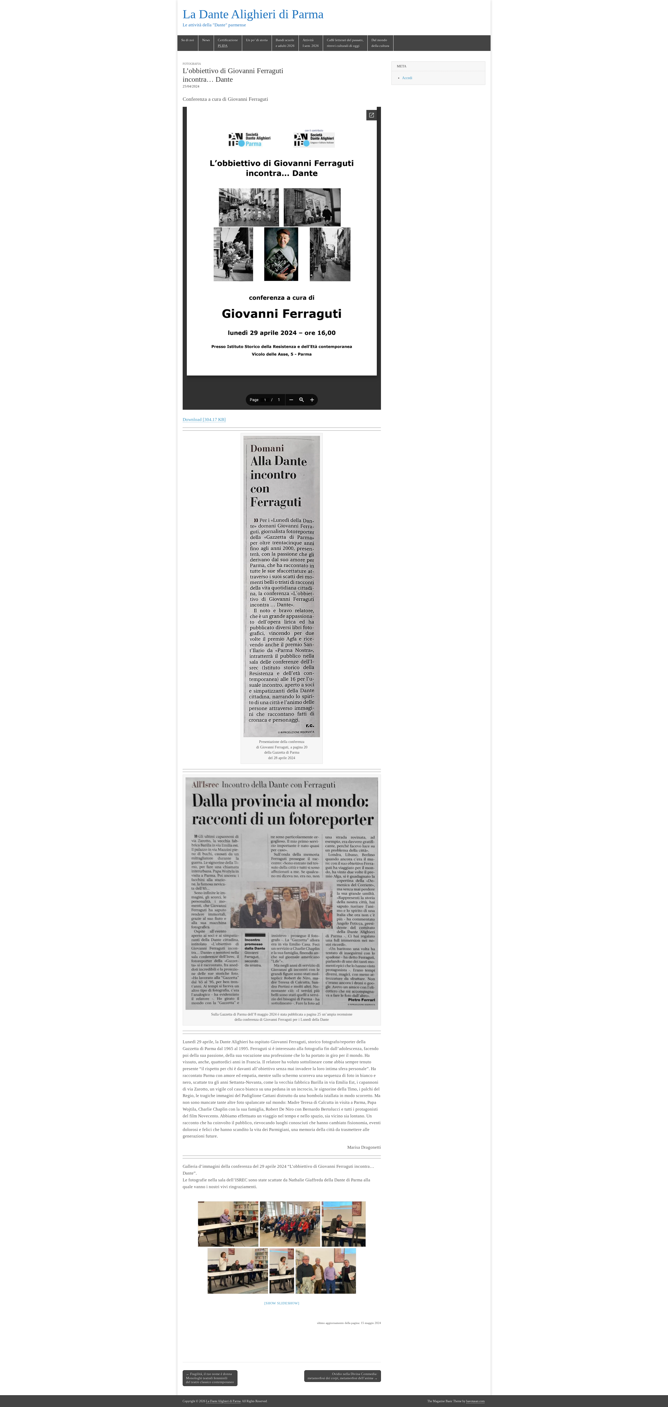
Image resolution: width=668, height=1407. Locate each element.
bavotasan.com (475, 1401)
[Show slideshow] (281, 1303)
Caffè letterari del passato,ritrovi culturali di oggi (345, 43)
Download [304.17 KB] (204, 419)
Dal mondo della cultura (380, 43)
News (206, 40)
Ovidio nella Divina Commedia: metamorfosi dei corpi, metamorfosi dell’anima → (343, 1376)
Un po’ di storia (257, 40)
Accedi (407, 78)
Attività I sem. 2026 (311, 43)
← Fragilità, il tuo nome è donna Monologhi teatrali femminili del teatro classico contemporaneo (210, 1378)
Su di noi (187, 40)
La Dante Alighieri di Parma (253, 14)
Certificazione (228, 43)
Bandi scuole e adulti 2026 (285, 43)
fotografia (192, 63)
